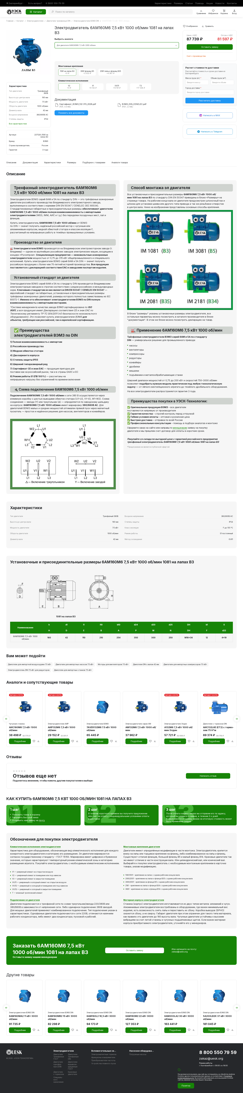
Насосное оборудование (142, 1051)
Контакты (232, 3)
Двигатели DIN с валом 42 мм (146, 664)
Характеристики (163, 3)
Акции (209, 3)
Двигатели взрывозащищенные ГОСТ (72, 1065)
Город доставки (193, 88)
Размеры (178, 3)
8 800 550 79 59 (218, 1052)
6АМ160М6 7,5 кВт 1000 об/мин (25, 637)
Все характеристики (18, 124)
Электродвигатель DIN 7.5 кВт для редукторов (28, 670)
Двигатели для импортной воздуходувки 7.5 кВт (29, 664)
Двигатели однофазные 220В (58, 1064)
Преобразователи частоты (103, 1060)
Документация (30, 162)
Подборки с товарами (93, 162)
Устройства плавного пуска (103, 1063)
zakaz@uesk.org (180, 951)
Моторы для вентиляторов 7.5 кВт (113, 664)
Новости (219, 3)
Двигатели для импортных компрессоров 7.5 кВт (185, 664)
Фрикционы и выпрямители (103, 1057)
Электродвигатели (63, 1051)
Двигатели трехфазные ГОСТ (58, 1056)
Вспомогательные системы (104, 1051)
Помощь (199, 3)
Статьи (189, 3)
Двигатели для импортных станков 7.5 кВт (73, 670)
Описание (11, 162)
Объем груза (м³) (218, 78)
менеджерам (180, 427)
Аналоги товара (120, 162)
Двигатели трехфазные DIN (73, 1056)
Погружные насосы (137, 1054)
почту (42, 820)
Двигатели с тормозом (58, 1073)
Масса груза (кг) (193, 78)
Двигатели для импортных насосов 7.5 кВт (74, 664)
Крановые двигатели (72, 1073)
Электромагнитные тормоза (103, 1054)
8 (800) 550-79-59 (55, 3)
